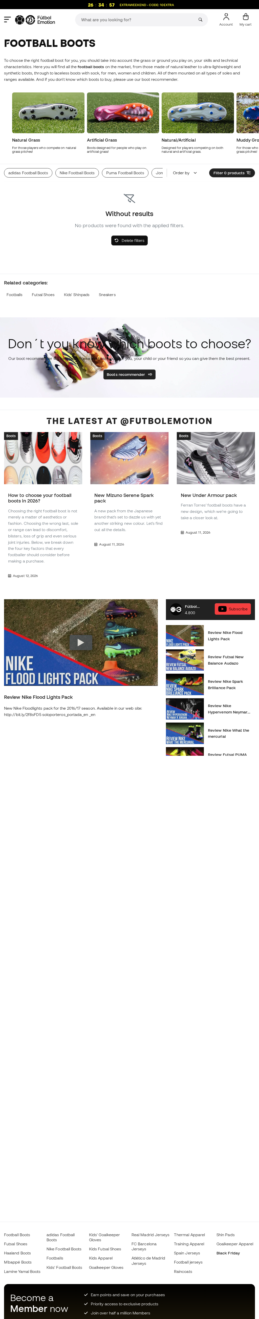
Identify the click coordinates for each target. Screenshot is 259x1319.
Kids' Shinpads (76, 295)
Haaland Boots (17, 1253)
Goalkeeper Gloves (106, 1267)
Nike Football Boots (64, 1249)
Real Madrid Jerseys (150, 1234)
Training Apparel (189, 1244)
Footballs (15, 295)
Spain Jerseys (187, 1253)
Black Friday (228, 1253)
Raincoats (183, 1271)
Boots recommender (126, 374)
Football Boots (17, 1234)
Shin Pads (226, 1234)
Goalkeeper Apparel (235, 1244)
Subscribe (238, 609)
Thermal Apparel (189, 1234)
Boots (11, 436)
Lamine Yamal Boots (22, 1271)
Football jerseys (188, 1262)
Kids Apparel (101, 1258)
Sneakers (107, 295)
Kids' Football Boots (64, 1267)
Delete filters (132, 240)
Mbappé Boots (18, 1262)
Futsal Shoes (43, 295)
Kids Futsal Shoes (105, 1249)
